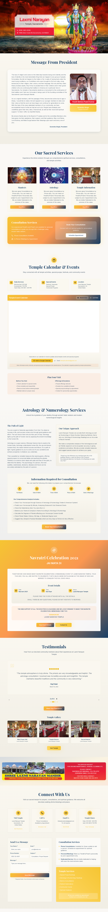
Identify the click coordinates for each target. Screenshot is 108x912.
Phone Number (14, 853)
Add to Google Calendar (43, 360)
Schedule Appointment (76, 235)
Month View (83, 297)
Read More (22, 207)
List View (95, 297)
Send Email (66, 826)
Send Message (30, 875)
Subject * (33, 853)
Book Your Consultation (54, 527)
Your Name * (14, 846)
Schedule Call (42, 827)
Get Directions (18, 829)
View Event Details (45, 625)
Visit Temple (54, 748)
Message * (13, 860)
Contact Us (63, 625)
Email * (32, 846)
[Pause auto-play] (56, 698)
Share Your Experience (54, 708)
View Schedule (89, 827)
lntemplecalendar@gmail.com (68, 360)
